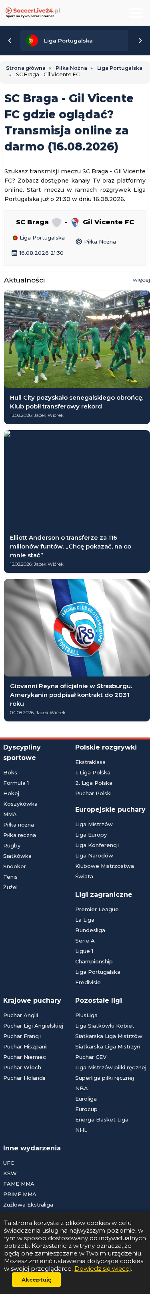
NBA (81, 1088)
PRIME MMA (19, 1194)
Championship (94, 961)
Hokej (11, 793)
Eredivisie (88, 982)
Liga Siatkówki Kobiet (104, 1025)
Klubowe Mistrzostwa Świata (104, 871)
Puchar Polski (93, 793)
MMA (10, 814)
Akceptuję (36, 1279)
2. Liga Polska (93, 783)
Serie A (85, 940)
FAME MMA (18, 1183)
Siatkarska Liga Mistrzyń (107, 1046)
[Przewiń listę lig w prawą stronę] (140, 40)
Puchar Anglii (20, 1015)
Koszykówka (20, 803)
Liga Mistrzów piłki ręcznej (110, 1067)
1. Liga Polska (92, 772)
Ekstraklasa (90, 762)
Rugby (11, 845)
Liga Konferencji (97, 845)
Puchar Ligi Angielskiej (33, 1025)
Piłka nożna (18, 824)
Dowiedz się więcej (102, 1268)
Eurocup (86, 1109)
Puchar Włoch (22, 1067)
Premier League (97, 909)
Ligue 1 (84, 951)
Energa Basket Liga (101, 1119)
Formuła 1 (16, 783)
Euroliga (86, 1098)
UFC (8, 1163)
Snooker (14, 866)
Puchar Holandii (24, 1078)
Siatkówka (17, 856)
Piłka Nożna (95, 241)
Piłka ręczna (19, 835)
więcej (141, 279)
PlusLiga (86, 1015)
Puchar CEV (90, 1057)
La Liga (84, 919)
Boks (10, 772)
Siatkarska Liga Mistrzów (108, 1036)
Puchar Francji (22, 1036)
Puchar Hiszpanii (25, 1046)
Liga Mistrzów (94, 824)
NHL (81, 1130)
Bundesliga (90, 930)
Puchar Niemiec (24, 1057)
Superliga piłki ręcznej (104, 1078)
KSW (10, 1173)
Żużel (10, 887)
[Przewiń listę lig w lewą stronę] (10, 40)
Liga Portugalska (41, 238)
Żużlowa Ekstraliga (28, 1204)
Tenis (10, 877)
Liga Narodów (94, 855)
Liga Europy (91, 834)
